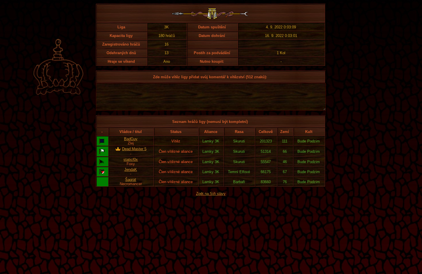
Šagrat (130, 179)
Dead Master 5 (134, 149)
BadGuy (131, 139)
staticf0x (130, 159)
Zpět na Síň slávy (211, 193)
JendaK (130, 169)
